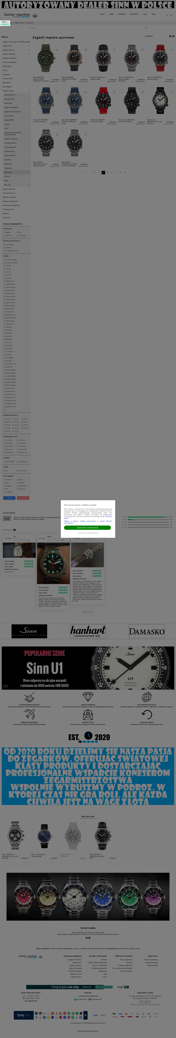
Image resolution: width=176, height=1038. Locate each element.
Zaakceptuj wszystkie (87, 528)
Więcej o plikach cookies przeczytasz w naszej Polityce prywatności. (88, 522)
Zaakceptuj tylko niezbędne (88, 533)
